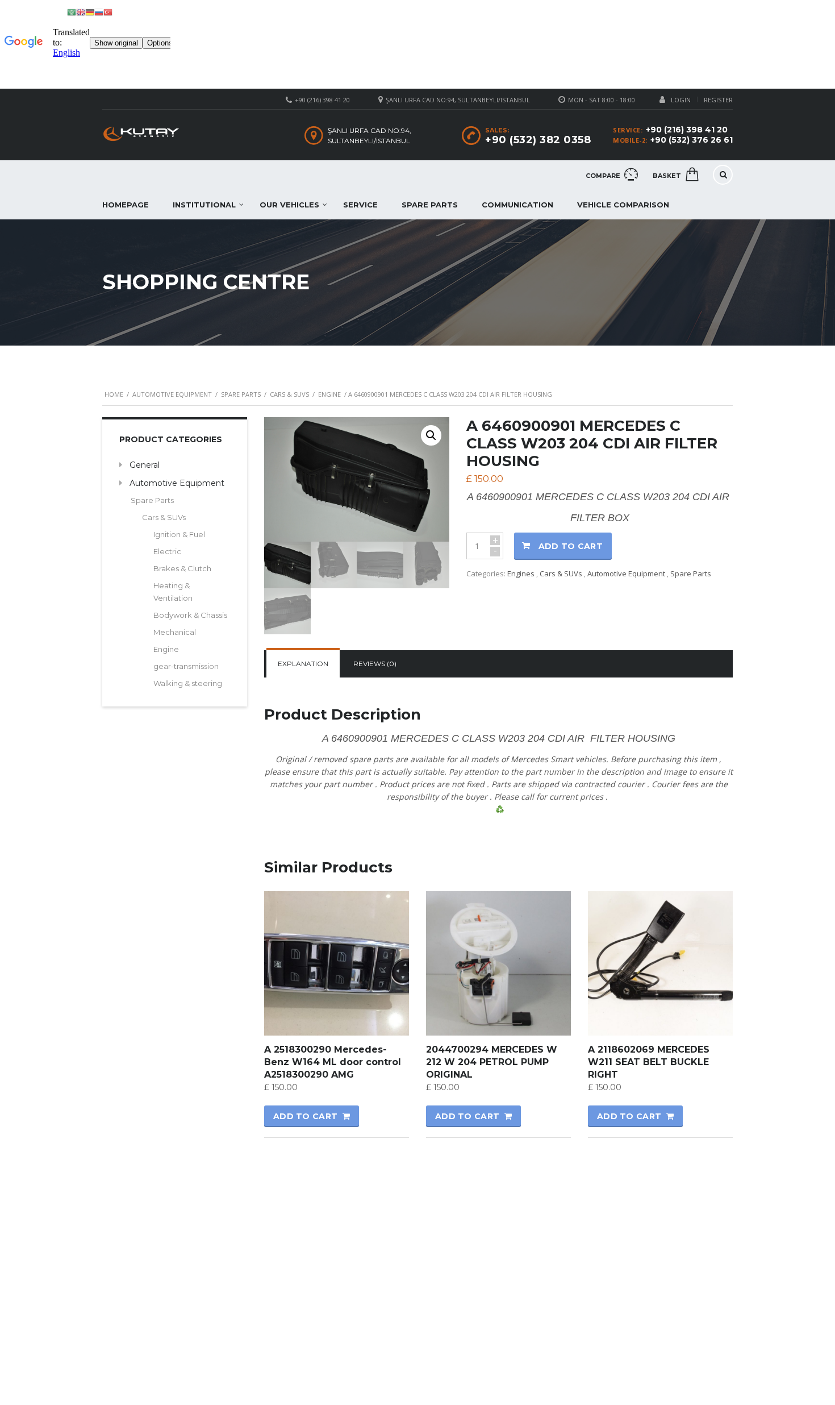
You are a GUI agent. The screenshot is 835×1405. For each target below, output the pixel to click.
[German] (89, 11)
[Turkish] (107, 11)
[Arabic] (71, 11)
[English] (80, 11)
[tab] (303, 663)
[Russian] (98, 11)
